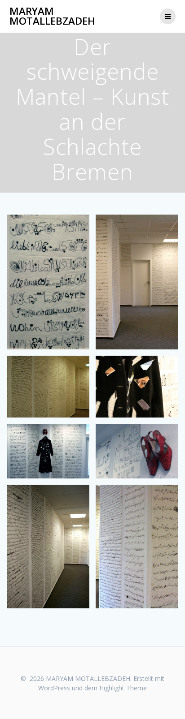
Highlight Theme (123, 688)
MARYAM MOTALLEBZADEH (52, 16)
